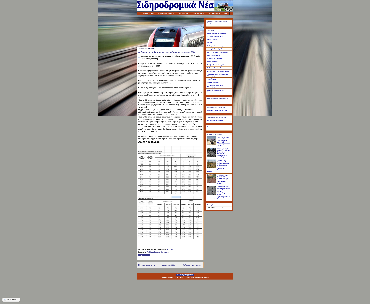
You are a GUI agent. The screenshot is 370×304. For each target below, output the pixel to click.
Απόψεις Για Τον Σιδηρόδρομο (217, 65)
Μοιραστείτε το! (144, 255)
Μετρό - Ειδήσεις (212, 39)
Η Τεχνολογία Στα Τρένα (215, 58)
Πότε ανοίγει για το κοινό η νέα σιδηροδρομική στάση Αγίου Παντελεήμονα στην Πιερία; (223, 141)
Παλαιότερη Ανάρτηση (192, 265)
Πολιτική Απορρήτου (185, 275)
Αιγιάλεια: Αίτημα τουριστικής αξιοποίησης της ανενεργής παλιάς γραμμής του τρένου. (223, 179)
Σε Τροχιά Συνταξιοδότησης (216, 46)
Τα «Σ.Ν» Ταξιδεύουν (213, 55)
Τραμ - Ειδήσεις (212, 61)
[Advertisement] (170, 31)
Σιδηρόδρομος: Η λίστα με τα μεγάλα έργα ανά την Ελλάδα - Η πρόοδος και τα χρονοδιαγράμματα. (223, 153)
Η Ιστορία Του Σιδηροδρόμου (216, 49)
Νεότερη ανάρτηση (146, 265)
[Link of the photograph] (139, 56)
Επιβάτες (210, 42)
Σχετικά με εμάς (199, 13)
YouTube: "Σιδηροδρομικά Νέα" (217, 110)
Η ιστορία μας (184, 13)
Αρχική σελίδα (148, 13)
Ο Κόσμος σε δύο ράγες (215, 36)
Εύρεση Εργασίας (213, 82)
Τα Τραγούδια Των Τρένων (216, 68)
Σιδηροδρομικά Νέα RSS (215, 120)
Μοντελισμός (211, 79)
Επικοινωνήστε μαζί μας (218, 13)
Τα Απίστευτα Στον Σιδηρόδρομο (217, 52)
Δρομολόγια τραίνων (166, 13)
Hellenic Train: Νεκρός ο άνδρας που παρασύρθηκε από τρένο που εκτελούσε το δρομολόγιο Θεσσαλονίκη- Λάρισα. (218, 166)
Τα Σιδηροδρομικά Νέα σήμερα (158, 252)
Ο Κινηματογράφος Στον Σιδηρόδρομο (215, 86)
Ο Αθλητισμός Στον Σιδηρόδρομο (218, 71)
